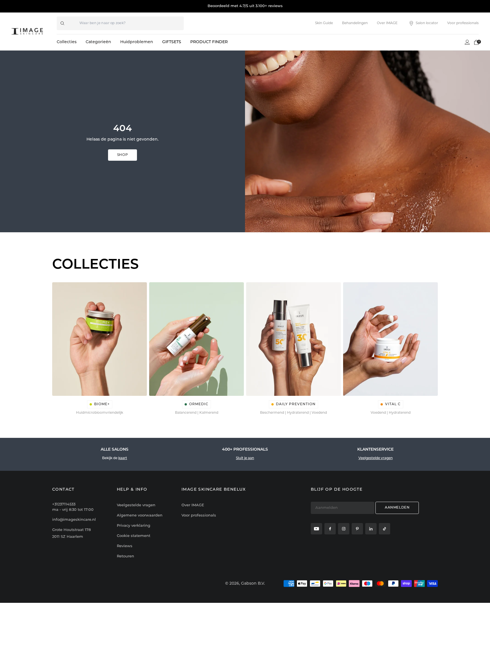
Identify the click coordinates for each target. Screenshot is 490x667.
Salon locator (427, 23)
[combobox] (120, 23)
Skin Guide (324, 23)
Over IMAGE (387, 23)
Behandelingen (355, 23)
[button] (476, 42)
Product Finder (209, 42)
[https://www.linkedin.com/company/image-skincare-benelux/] (371, 528)
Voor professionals (463, 23)
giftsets (171, 42)
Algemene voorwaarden (139, 515)
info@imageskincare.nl (74, 520)
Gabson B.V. (253, 584)
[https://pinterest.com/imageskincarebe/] (357, 528)
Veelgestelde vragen (375, 458)
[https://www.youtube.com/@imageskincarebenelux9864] (316, 528)
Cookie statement (133, 536)
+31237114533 (73, 507)
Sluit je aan (245, 458)
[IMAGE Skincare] (27, 31)
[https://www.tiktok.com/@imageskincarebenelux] (384, 528)
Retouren (125, 556)
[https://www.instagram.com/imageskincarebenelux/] (343, 528)
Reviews (124, 546)
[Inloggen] (467, 42)
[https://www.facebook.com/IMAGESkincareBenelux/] (330, 528)
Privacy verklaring (133, 526)
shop (122, 155)
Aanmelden (397, 507)
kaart (122, 458)
